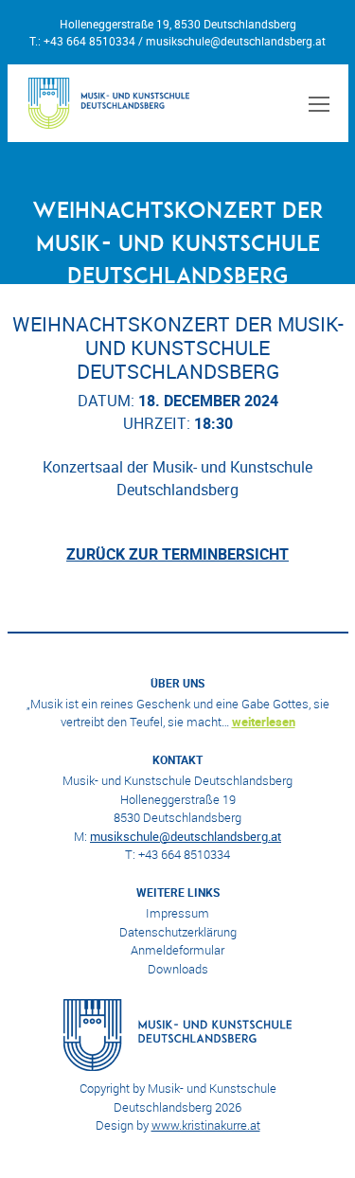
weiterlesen (263, 721)
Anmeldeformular (177, 949)
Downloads (178, 968)
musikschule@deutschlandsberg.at (236, 40)
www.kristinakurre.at (205, 1124)
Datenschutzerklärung (178, 931)
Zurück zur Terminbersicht (177, 554)
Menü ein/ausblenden (316, 103)
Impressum (177, 912)
